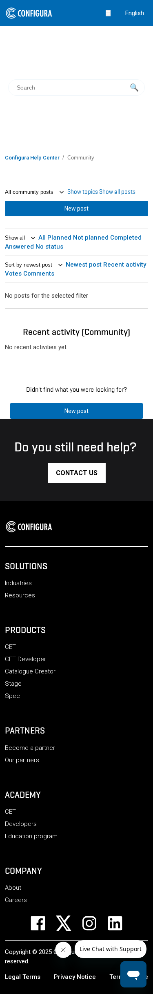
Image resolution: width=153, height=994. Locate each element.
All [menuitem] (42, 237)
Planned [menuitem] (60, 237)
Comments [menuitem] (38, 273)
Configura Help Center (32, 158)
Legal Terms (22, 977)
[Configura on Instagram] (94, 923)
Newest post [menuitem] (84, 264)
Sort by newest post (29, 265)
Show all (16, 238)
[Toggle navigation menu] (108, 13)
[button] (77, 473)
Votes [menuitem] (14, 273)
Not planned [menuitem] (91, 237)
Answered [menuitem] (20, 246)
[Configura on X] (69, 923)
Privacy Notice (75, 977)
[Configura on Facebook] (43, 923)
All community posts (30, 192)
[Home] (31, 527)
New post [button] (76, 208)
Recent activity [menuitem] (124, 264)
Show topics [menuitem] (83, 192)
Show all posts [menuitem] (117, 192)
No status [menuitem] (49, 246)
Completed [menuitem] (126, 237)
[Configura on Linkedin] (120, 923)
